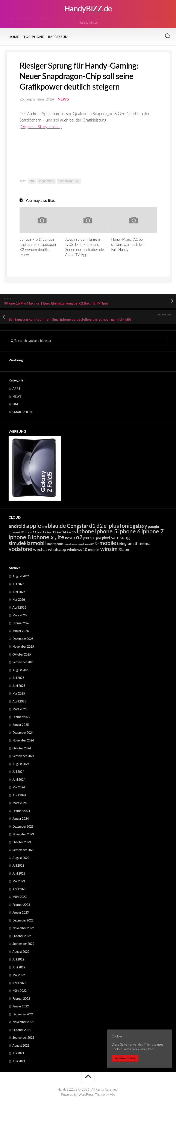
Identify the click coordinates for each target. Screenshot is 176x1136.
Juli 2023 (18, 865)
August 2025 (20, 670)
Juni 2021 (18, 1061)
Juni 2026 (18, 592)
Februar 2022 (21, 998)
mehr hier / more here (139, 1049)
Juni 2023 (18, 873)
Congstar (77, 526)
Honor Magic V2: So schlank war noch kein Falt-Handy (128, 245)
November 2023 (23, 834)
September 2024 (23, 756)
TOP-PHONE (33, 37)
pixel (106, 538)
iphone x (43, 537)
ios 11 (31, 532)
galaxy (140, 526)
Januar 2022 (20, 1006)
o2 (79, 537)
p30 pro (95, 538)
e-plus (111, 526)
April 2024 (19, 795)
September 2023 (23, 850)
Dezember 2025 (22, 639)
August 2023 (20, 858)
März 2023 (19, 897)
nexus (70, 538)
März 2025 (19, 709)
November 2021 (23, 1022)
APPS (16, 388)
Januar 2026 (20, 631)
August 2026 (20, 576)
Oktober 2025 (21, 654)
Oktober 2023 (21, 842)
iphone (85, 531)
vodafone (20, 549)
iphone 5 (106, 531)
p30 (86, 538)
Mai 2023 (18, 881)
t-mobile (105, 543)
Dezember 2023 (22, 826)
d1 (92, 526)
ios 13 (51, 532)
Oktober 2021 (21, 1030)
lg (56, 538)
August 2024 (20, 764)
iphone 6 (129, 531)
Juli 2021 (18, 1053)
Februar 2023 (21, 904)
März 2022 (19, 990)
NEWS (63, 99)
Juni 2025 (18, 685)
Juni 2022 (18, 967)
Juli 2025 (18, 678)
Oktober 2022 (21, 936)
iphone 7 (152, 531)
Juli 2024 (18, 771)
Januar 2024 (20, 818)
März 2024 (19, 803)
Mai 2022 (18, 975)
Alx (112, 1094)
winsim (109, 549)
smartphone (55, 544)
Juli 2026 (18, 584)
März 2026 (19, 615)
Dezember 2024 (22, 732)
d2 (99, 526)
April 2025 (19, 701)
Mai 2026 (18, 599)
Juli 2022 (18, 959)
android (17, 526)
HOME (14, 37)
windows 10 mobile (83, 550)
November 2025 (23, 646)
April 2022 (19, 983)
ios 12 (41, 532)
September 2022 (23, 943)
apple (33, 526)
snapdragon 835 (69, 181)
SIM (15, 404)
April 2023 (19, 889)
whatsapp (57, 550)
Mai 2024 (18, 787)
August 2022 (20, 951)
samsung (120, 537)
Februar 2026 (21, 623)
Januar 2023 (20, 912)
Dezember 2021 (22, 1014)
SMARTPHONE (22, 412)
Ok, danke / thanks (125, 1058)
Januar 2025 (20, 724)
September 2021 (23, 1037)
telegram (125, 544)
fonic (126, 526)
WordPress (86, 1094)
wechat (40, 550)
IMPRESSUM (58, 37)
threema (142, 544)
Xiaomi (125, 550)
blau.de (57, 526)
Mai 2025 (18, 693)
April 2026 (19, 607)
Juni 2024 (18, 779)
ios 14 (61, 532)
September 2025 (23, 662)
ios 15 (71, 532)
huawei (14, 532)
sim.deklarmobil (27, 543)
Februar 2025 (21, 717)
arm (32, 181)
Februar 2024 (21, 811)
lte (61, 537)
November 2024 (23, 740)
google (153, 526)
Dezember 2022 (22, 920)
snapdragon (46, 181)
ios (24, 532)
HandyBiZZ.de (88, 9)
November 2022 (23, 928)
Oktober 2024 (21, 748)
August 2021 (20, 1045)
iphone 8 (20, 537)
